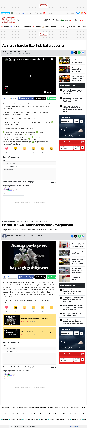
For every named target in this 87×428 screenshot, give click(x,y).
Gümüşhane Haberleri (9, 42)
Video (24, 42)
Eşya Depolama (23, 407)
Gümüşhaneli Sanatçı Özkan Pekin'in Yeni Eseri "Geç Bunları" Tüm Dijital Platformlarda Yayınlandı (78, 60)
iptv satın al (15, 407)
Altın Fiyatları (43, 413)
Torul (41, 419)
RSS (12, 426)
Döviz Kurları (34, 413)
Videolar (19, 42)
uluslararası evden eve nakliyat (37, 407)
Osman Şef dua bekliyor (76, 278)
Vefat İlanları (27, 26)
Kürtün (67, 419)
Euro (67, 19)
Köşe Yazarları (50, 13)
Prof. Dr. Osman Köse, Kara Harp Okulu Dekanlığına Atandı (78, 244)
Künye (67, 13)
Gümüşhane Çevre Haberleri (56, 419)
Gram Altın (79, 19)
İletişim (72, 13)
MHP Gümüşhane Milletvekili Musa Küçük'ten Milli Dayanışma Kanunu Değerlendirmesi (77, 69)
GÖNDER (53, 182)
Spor (54, 26)
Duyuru (62, 26)
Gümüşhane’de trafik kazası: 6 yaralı (78, 253)
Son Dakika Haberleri (22, 413)
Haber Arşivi (71, 26)
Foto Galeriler (17, 13)
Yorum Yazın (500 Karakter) (11, 167)
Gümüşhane (16, 26)
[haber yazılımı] (74, 426)
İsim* (4, 160)
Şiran (45, 419)
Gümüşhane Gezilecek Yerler (30, 419)
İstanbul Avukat (6, 407)
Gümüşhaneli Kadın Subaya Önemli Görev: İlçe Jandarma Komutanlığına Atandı (78, 261)
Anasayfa (6, 26)
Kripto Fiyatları (53, 413)
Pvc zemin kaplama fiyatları (55, 407)
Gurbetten (38, 26)
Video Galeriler (29, 13)
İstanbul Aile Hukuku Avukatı (71, 407)
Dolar (58, 19)
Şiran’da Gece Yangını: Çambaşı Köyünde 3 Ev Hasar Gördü (78, 78)
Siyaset (47, 26)
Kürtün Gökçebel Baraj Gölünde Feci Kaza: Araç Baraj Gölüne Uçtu (77, 270)
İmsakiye (39, 13)
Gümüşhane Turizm (75, 419)
